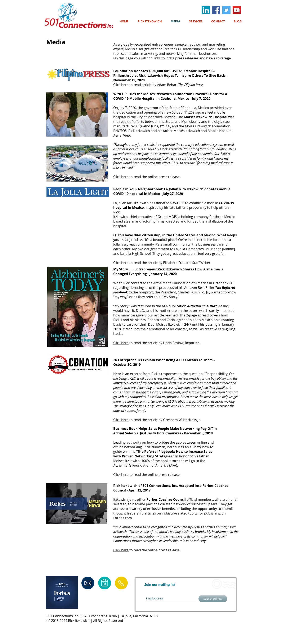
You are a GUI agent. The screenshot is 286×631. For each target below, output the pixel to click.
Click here (121, 84)
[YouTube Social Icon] (237, 10)
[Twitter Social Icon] (226, 10)
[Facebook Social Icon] (216, 10)
